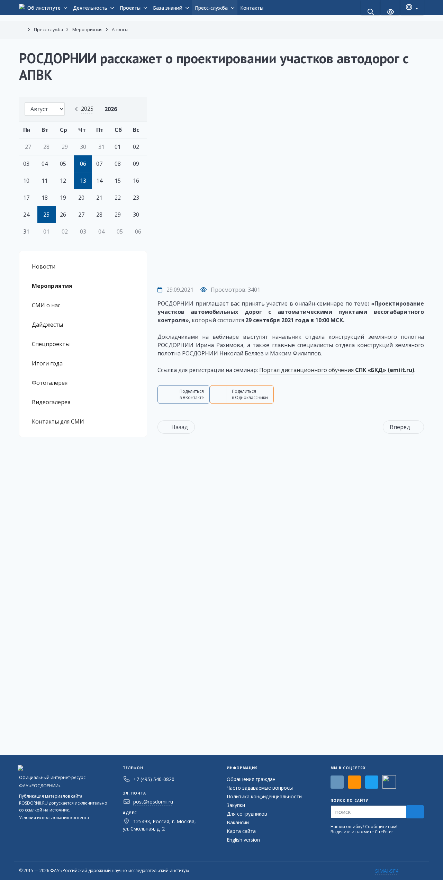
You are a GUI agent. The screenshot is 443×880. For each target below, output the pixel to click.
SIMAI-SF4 (386, 871)
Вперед (400, 427)
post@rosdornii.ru (153, 801)
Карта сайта (241, 831)
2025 (87, 108)
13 (83, 180)
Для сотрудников (247, 813)
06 (83, 163)
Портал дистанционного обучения (336, 370)
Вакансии (238, 822)
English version (243, 839)
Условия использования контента (54, 817)
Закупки (236, 805)
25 (46, 214)
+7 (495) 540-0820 (153, 779)
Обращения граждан (251, 779)
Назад (179, 427)
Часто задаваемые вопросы (260, 787)
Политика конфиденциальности (264, 796)
